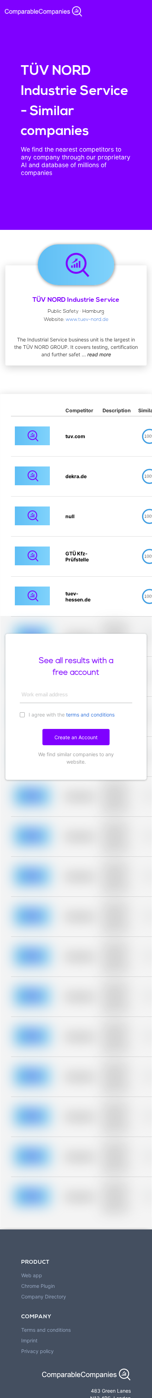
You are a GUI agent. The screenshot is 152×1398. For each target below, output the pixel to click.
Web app (31, 1275)
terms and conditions (90, 715)
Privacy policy (37, 1351)
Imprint (29, 1340)
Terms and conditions (46, 1330)
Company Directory (43, 1297)
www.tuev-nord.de (87, 319)
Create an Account (76, 737)
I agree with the (71, 715)
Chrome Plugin (38, 1286)
